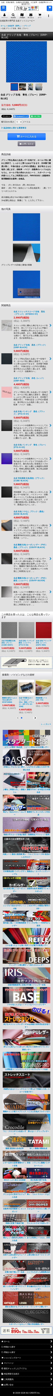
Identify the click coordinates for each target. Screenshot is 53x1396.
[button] (3, 8)
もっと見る (45, 724)
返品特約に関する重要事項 (14, 128)
